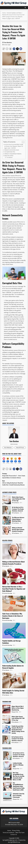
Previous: (13, 476)
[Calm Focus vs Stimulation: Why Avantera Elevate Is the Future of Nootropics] (14, 603)
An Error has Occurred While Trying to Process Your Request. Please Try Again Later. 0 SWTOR (13, 146)
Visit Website (8, 447)
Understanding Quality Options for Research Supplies (13, 666)
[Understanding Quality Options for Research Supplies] (14, 655)
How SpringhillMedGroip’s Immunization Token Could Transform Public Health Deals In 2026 (7, 786)
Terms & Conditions (8, 832)
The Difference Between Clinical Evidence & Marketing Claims (6, 520)
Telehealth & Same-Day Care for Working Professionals (7, 796)
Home (9, 830)
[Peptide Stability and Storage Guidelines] (14, 630)
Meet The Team (19, 832)
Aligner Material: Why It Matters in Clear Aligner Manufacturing (6, 709)
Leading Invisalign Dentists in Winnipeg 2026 (7, 766)
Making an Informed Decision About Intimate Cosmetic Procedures (6, 530)
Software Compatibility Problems (12, 153)
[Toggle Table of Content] (22, 142)
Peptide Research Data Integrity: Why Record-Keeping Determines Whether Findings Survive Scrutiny (6, 729)
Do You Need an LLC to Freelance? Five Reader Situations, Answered (6, 510)
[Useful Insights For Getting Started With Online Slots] (14, 680)
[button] (3, 48)
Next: (13, 483)
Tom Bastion (8, 42)
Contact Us (13, 834)
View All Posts (20, 447)
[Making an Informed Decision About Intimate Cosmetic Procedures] (14, 551)
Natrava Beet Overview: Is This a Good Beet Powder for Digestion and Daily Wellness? (13, 588)
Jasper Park (15, 712)
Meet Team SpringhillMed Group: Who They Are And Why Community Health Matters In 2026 (7, 776)
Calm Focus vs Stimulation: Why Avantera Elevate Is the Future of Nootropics (12, 615)
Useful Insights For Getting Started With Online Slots (13, 691)
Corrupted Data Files (9, 152)
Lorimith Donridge (8, 593)
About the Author (8, 155)
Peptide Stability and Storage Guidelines (11, 642)
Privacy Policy (16, 830)
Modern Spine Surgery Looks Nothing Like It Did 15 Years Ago (6, 500)
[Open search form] (25, 7)
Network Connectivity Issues (11, 150)
